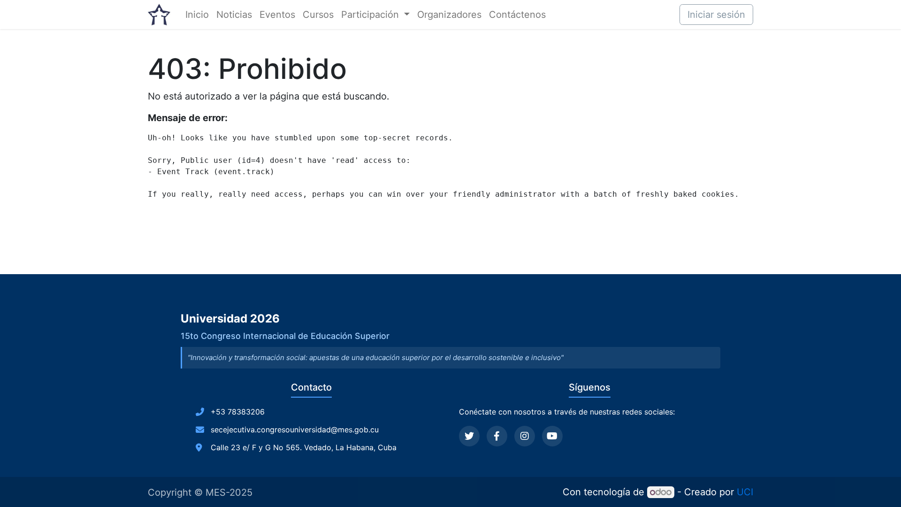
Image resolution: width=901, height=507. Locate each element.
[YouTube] (552, 436)
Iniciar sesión (716, 14)
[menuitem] (197, 14)
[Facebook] (497, 436)
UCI (745, 492)
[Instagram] (524, 436)
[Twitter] (469, 436)
